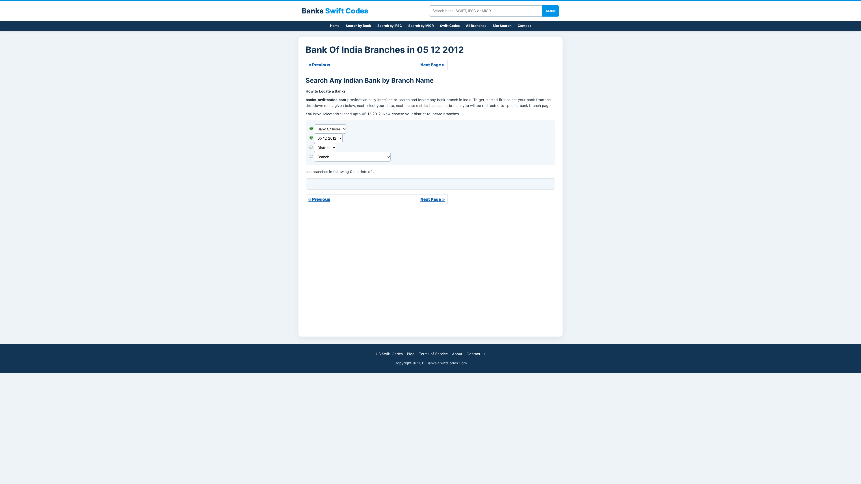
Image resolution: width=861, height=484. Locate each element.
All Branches (476, 26)
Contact (524, 26)
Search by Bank (358, 26)
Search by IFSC (389, 26)
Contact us (476, 354)
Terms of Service (433, 354)
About (457, 354)
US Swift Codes (389, 354)
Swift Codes (450, 26)
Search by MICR (421, 26)
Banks (335, 10)
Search (551, 11)
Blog (411, 354)
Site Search (502, 26)
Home (334, 26)
